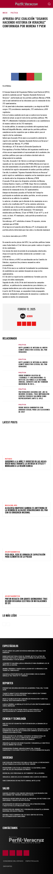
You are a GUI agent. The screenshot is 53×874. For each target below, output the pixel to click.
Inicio (5, 12)
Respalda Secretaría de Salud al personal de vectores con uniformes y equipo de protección (26, 799)
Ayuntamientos (12, 552)
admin (30, 316)
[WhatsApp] (38, 77)
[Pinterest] (30, 77)
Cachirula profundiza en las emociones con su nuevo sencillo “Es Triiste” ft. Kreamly (24, 675)
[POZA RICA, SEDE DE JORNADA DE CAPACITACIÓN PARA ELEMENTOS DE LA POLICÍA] (26, 534)
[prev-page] (4, 624)
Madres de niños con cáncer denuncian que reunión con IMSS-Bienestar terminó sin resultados (25, 794)
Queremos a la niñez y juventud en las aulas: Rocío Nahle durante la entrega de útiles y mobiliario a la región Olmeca (26, 463)
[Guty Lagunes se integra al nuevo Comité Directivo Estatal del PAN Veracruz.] (10, 348)
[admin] (23, 316)
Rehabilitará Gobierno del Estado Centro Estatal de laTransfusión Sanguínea (23, 815)
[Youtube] (34, 324)
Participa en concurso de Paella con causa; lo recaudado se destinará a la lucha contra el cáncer (26, 763)
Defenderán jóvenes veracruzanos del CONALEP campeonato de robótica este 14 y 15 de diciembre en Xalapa (26, 749)
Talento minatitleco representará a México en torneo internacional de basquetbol (24, 694)
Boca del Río (11, 505)
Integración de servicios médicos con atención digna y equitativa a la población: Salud (24, 805)
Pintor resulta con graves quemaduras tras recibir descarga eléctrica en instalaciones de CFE (26, 601)
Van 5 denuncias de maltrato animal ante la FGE (21, 781)
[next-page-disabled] (8, 624)
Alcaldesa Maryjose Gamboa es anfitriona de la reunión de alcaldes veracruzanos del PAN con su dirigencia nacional (26, 510)
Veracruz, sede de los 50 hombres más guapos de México (25, 777)
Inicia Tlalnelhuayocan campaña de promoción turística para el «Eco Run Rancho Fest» (25, 699)
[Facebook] (15, 77)
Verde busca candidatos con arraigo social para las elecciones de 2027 (34, 409)
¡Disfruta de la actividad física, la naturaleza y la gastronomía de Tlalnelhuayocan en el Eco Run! (23, 710)
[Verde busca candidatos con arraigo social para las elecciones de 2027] (10, 408)
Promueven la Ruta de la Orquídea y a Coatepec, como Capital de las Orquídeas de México (24, 768)
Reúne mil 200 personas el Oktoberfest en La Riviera (23, 773)
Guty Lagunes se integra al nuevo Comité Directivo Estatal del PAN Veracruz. (33, 349)
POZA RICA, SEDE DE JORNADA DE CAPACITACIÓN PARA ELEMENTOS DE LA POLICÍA (25, 555)
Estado (8, 459)
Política (14, 12)
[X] (22, 77)
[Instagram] (24, 324)
